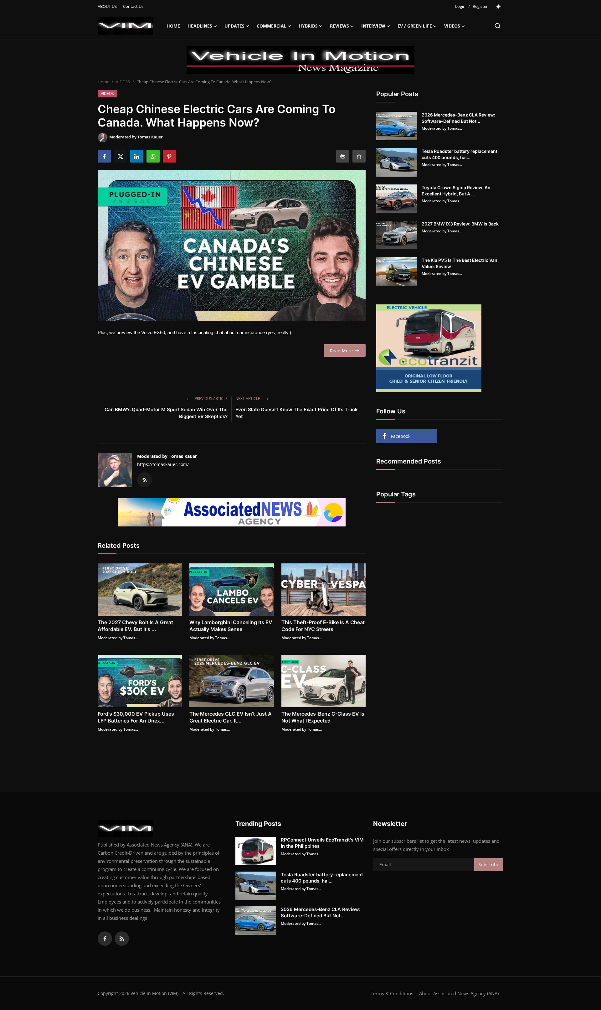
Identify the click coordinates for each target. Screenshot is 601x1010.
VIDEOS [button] (452, 26)
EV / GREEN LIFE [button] (415, 26)
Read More (341, 351)
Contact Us (133, 6)
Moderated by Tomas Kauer (167, 456)
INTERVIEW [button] (373, 26)
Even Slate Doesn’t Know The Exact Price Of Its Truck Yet (296, 413)
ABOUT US (107, 6)
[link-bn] (300, 60)
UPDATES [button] (234, 26)
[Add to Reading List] (359, 156)
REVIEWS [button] (339, 26)
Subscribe (488, 865)
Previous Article (211, 398)
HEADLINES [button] (199, 26)
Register (480, 6)
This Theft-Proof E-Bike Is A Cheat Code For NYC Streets (323, 625)
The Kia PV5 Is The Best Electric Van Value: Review (459, 263)
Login (460, 6)
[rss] (122, 938)
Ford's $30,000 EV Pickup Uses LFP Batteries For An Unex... (136, 717)
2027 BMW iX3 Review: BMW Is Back (460, 223)
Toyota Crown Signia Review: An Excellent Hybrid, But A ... (456, 190)
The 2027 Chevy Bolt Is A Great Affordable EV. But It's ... (135, 625)
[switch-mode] (498, 6)
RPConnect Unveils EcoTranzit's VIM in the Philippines (322, 843)
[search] (497, 26)
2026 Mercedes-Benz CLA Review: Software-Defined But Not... (458, 118)
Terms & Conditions (392, 993)
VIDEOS (123, 82)
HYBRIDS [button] (308, 26)
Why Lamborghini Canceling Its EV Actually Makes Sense (230, 625)
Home (173, 26)
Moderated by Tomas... (118, 637)
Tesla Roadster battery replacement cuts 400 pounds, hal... (459, 154)
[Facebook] (105, 938)
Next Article (248, 398)
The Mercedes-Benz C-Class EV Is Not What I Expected (322, 717)
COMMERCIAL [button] (271, 26)
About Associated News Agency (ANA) (459, 993)
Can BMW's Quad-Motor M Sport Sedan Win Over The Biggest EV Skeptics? (166, 413)
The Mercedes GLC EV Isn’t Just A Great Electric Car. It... (230, 717)
